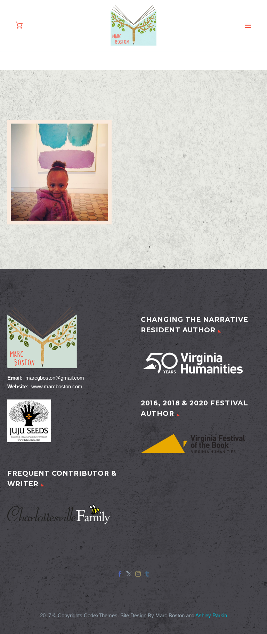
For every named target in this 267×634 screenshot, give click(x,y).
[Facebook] (120, 574)
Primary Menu (248, 26)
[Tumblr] (147, 574)
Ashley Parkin (211, 615)
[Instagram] (138, 574)
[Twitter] (129, 574)
